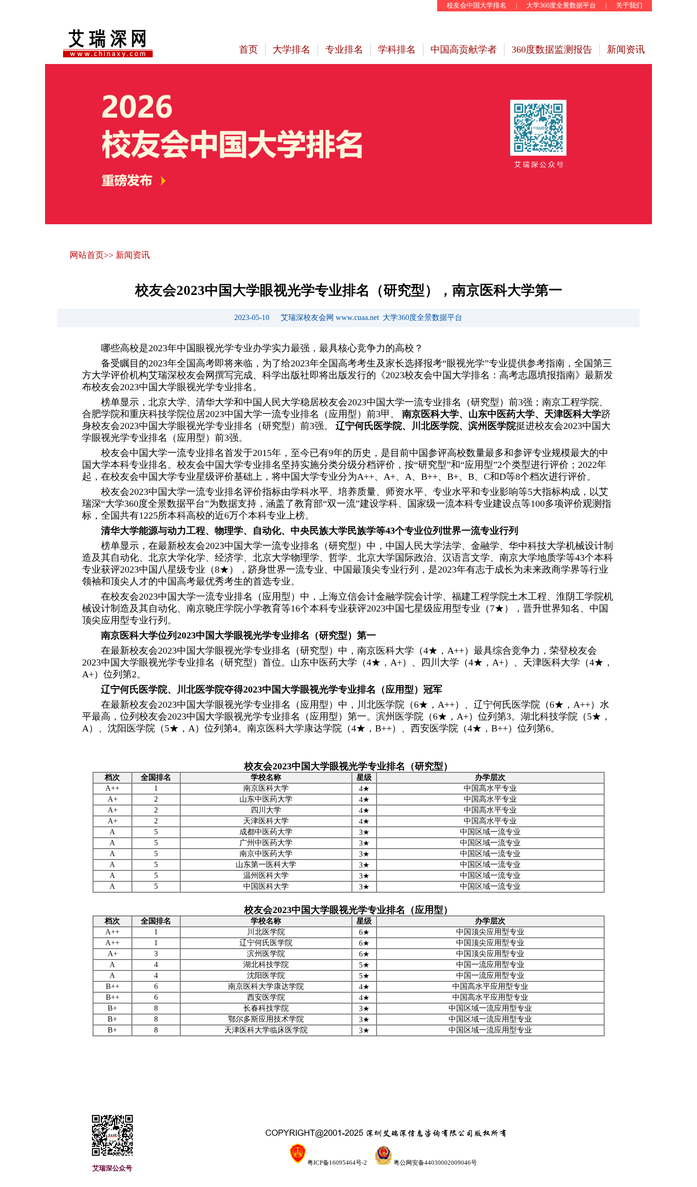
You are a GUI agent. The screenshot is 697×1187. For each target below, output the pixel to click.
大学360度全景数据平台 (561, 5)
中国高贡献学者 (464, 49)
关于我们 (629, 5)
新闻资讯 (626, 49)
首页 (248, 49)
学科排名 (397, 49)
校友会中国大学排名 (476, 5)
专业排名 (344, 49)
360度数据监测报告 (552, 49)
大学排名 (292, 49)
